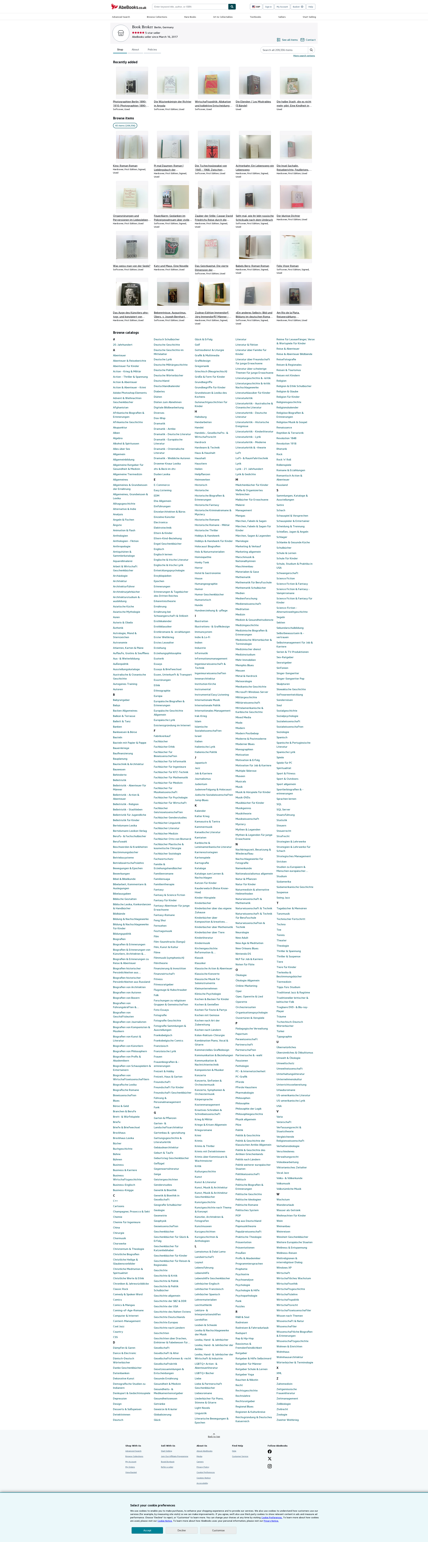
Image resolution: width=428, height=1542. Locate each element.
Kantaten (200, 837)
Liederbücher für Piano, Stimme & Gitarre (209, 1400)
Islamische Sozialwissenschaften (208, 728)
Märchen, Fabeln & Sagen (251, 521)
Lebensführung (204, 1267)
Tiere (280, 961)
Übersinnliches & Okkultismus (295, 1052)
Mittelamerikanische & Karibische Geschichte (249, 710)
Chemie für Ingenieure (126, 1222)
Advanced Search (121, 16)
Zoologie (282, 1414)
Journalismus (203, 778)
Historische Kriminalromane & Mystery (213, 512)
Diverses (159, 412)
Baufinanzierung (123, 753)
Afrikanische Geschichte (128, 422)
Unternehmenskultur (289, 1079)
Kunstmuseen (203, 1226)
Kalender (200, 810)
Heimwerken (202, 479)
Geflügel (159, 1163)
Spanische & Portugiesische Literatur (293, 744)
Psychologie (243, 1285)
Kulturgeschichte (205, 1171)
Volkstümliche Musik (289, 1188)
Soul (279, 705)
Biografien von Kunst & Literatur (127, 1038)
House (198, 578)
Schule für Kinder (287, 558)
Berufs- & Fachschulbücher (129, 836)
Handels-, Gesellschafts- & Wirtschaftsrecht (211, 434)
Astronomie (120, 642)
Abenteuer (119, 355)
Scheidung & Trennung (291, 526)
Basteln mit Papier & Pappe (129, 742)
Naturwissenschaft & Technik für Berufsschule (254, 915)
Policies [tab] (152, 49)
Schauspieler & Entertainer (293, 521)
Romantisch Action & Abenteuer (289, 477)
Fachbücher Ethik (164, 746)
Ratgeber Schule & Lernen (252, 1369)
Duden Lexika (162, 474)
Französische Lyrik (165, 1051)
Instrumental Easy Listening (212, 694)
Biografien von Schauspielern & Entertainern (132, 1068)
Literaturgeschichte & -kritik (253, 378)
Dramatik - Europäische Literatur (168, 441)
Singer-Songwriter (288, 673)
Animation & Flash (124, 530)
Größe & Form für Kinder (210, 376)
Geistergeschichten (166, 1179)
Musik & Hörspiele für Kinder (253, 792)
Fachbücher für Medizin (168, 782)
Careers (200, 1461)
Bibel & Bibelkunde (124, 879)
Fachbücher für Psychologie (171, 797)
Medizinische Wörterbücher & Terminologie (254, 641)
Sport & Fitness (286, 773)
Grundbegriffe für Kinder (210, 387)
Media (199, 1456)
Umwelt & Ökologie (288, 1057)
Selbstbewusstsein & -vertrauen (290, 635)
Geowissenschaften (166, 1226)
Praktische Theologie (248, 1236)
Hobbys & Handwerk (207, 535)
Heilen (198, 468)
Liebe (198, 1378)
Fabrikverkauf (162, 736)
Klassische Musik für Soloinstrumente (207, 981)
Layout (199, 1262)
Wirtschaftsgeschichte (291, 1289)
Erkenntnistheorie (165, 601)
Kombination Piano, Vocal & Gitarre (211, 1042)
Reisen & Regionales (289, 364)
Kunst (198, 1176)
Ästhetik (118, 627)
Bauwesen (119, 769)
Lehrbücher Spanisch (207, 1294)
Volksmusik (283, 1183)
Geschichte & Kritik (165, 1275)
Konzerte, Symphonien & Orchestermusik (210, 1092)
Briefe (117, 1122)
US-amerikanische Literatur (293, 1095)
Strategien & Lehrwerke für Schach (293, 848)
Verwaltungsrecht (288, 1156)
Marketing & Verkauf (248, 546)
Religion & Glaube (287, 391)
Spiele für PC (284, 762)
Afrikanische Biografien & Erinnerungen (128, 414)
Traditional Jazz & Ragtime (293, 992)
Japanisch (201, 762)
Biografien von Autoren (127, 992)
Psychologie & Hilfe (247, 1290)
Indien (198, 642)
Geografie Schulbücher (168, 1204)
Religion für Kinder (288, 396)
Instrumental (203, 689)
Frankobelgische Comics (168, 1040)
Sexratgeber (284, 662)
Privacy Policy (203, 1467)
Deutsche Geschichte (167, 344)
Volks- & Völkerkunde (289, 1178)
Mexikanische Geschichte (251, 686)
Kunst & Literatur (205, 1182)
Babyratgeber (121, 700)
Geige (157, 1174)
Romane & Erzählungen (291, 470)
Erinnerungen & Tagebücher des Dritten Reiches (171, 593)
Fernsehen (160, 925)
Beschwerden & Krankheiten (130, 846)
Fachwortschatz (163, 858)
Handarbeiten (203, 422)
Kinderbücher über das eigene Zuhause (213, 910)
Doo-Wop (159, 418)
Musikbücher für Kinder (250, 802)
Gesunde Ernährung (166, 1378)
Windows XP (284, 1267)
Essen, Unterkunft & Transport (173, 674)
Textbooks (255, 16)
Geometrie (160, 1215)
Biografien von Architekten (129, 987)
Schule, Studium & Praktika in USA (294, 565)
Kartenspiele (202, 857)
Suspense (282, 892)
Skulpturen (283, 684)
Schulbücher (284, 547)
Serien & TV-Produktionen (293, 651)
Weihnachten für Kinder (291, 1215)
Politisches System (247, 1210)
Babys (116, 705)
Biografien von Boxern (126, 997)
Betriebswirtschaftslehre (128, 862)
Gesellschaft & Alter (166, 1353)
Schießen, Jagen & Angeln (292, 531)
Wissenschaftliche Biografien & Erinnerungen (294, 1333)
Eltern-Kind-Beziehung (168, 538)
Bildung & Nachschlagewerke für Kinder (131, 926)
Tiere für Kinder (286, 967)
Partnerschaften (246, 1049)
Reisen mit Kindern (288, 375)
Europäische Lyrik (164, 720)
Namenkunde (244, 868)
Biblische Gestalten (125, 899)
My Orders (130, 1467)
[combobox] (190, 7)
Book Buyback (167, 1461)
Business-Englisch (124, 1184)
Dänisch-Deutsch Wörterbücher (123, 1360)
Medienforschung (246, 598)
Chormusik (119, 1238)
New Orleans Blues (247, 948)
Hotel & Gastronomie (208, 573)
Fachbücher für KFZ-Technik (171, 772)
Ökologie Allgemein (247, 980)
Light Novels (202, 1407)
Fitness (158, 979)
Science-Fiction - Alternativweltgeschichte (292, 609)
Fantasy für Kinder (165, 900)
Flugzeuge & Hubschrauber (170, 989)
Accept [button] (147, 1530)
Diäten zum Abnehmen (168, 402)
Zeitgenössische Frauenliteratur (287, 1391)
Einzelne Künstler (164, 517)
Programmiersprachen (249, 1263)
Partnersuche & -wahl (249, 1055)
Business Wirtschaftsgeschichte (127, 1177)
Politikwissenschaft (248, 1174)
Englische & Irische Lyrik (168, 565)
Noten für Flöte (245, 964)
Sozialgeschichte (287, 710)
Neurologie (242, 932)
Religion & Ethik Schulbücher (294, 386)
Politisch (241, 1179)
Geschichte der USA (166, 1306)
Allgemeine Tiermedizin (127, 474)
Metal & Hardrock (246, 676)
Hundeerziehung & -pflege (211, 610)
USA (279, 1106)
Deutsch (118, 1419)
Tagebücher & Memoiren (292, 908)
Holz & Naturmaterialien (210, 551)
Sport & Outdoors (287, 778)
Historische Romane (207, 519)
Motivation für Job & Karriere (253, 765)
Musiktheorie (243, 813)
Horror (199, 567)
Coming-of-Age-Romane (128, 1310)
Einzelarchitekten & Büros (169, 511)
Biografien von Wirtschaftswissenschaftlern (131, 1077)
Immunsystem (203, 631)
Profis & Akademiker (248, 1258)
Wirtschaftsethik (287, 1283)
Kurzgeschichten (205, 1231)
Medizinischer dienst (248, 649)
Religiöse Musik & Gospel (292, 422)
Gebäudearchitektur (166, 1147)
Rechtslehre (243, 1395)
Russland (282, 485)
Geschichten (161, 1333)
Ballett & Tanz (122, 721)
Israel (198, 736)
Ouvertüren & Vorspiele (250, 1017)
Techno (281, 924)
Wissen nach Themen (290, 1315)
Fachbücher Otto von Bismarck (172, 838)
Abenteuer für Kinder (126, 366)
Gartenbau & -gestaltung (169, 1132)
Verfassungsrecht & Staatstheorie (289, 1129)
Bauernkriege (121, 748)
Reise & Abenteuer (288, 348)
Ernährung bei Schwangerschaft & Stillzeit (171, 613)
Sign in (268, 6)
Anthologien (120, 535)
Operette (241, 1001)
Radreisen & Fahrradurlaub (252, 1327)
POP (238, 1215)
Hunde (199, 605)
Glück (157, 1419)
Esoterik (159, 658)
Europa (158, 696)
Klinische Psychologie (208, 993)
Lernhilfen (201, 1319)
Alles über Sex (121, 448)
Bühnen (117, 1159)
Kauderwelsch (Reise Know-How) (212, 890)
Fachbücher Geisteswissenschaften (168, 810)
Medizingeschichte (247, 625)
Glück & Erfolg (203, 339)
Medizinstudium (245, 654)
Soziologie (283, 732)
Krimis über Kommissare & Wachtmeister (211, 1158)
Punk (238, 1301)
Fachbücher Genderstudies (170, 817)
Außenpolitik (120, 663)
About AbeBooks (204, 1451)
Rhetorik (282, 448)
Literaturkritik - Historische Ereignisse (252, 424)
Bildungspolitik (122, 933)
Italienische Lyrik (205, 746)
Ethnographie (162, 690)
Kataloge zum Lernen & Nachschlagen (209, 875)
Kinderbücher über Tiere (210, 932)
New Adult (242, 937)
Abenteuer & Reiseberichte (129, 360)
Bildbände (119, 913)
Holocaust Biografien (207, 546)
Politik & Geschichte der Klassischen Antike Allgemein (253, 1142)
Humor (199, 589)
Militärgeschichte (246, 697)
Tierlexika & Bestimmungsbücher (289, 974)
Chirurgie (118, 1232)
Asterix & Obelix (123, 622)
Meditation (242, 609)
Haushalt (200, 458)
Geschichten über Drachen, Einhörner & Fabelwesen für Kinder (171, 1340)
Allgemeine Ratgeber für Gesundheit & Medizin (128, 466)
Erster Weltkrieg (164, 637)
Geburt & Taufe (163, 1152)
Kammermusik (203, 826)
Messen (240, 670)
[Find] (232, 7)
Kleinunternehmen (206, 988)
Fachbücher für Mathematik (171, 777)
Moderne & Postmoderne (251, 738)
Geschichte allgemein (167, 1295)
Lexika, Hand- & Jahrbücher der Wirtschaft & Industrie (214, 1356)
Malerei (240, 505)
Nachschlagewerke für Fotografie (249, 860)
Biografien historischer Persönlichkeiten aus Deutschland (127, 970)
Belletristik (119, 780)
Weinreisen (283, 1231)
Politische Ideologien (248, 1199)
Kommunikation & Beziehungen (214, 1055)
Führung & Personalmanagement (167, 1100)
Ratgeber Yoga (245, 1374)
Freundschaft (162, 1082)
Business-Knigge (123, 1190)
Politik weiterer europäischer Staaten (253, 1166)
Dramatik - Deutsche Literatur (172, 434)
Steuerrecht (284, 830)
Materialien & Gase (247, 571)
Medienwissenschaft (248, 603)
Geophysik (160, 1220)
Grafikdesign (202, 360)
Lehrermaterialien (206, 1299)
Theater (282, 940)
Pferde (240, 1082)
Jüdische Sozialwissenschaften (214, 794)
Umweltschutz (285, 1063)
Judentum (201, 784)
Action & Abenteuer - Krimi (129, 387)
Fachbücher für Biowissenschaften (165, 754)
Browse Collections (157, 16)
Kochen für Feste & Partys (211, 1009)
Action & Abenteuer (125, 382)
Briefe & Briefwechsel (126, 1127)
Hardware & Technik (207, 447)
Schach (281, 510)
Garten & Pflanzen (165, 1118)
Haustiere (201, 463)
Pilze (238, 1124)
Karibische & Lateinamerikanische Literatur (213, 844)
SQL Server (283, 809)
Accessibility (202, 1483)
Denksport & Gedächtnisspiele (131, 1393)
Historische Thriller (206, 530)
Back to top (214, 1436)
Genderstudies (163, 1184)
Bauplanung (120, 758)
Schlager (282, 537)
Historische (202, 490)
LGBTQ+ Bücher (204, 1373)
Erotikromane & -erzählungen (172, 631)
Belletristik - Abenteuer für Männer (129, 787)
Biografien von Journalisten (129, 1021)
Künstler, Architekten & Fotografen (209, 1218)
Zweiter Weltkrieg (288, 1419)
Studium (282, 876)
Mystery (241, 824)
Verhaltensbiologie (288, 1146)
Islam (198, 721)
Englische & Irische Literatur (171, 559)
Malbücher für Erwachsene (252, 499)
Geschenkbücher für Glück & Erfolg (171, 1238)
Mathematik (243, 577)
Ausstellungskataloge (126, 669)
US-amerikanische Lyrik (291, 1100)
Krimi (198, 1135)
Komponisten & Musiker (209, 1070)
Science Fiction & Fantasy (292, 583)
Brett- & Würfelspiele (126, 1116)
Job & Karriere (203, 773)
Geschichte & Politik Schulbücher (166, 1288)
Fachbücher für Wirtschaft (170, 802)
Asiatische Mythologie (126, 611)
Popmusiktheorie (246, 1226)
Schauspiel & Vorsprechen (292, 515)
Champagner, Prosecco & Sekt (131, 1211)
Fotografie (160, 1015)
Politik (239, 1130)
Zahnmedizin (284, 1383)
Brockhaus (119, 1132)
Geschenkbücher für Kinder (170, 1255)
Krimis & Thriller (205, 1146)
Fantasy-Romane (164, 915)
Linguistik (201, 1413)
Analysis (118, 514)
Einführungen (162, 506)
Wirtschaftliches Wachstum (294, 1278)
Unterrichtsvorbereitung (291, 1084)
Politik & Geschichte (248, 1135)
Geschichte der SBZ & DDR (170, 1301)
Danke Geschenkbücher (127, 1367)
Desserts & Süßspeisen (127, 1409)
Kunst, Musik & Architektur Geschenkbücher (211, 1194)
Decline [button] (182, 1530)
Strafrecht (283, 836)
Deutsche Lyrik (163, 359)
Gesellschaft (162, 1347)
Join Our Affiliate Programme (174, 1456)
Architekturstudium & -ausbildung (127, 599)
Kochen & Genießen (207, 1004)
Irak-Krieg (201, 716)
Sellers (282, 16)
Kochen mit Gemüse (207, 1015)
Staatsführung (286, 814)
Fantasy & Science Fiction (169, 895)
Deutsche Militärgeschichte (171, 364)
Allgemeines (120, 479)
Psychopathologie (246, 1295)
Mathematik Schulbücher (251, 587)
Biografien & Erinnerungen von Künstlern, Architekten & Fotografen (131, 952)
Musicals (241, 781)
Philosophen (243, 1098)
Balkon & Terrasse (124, 716)
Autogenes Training (125, 684)
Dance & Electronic (124, 1353)
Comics (117, 1299)
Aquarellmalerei (122, 561)
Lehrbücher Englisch (207, 1283)
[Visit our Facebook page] (270, 1452)
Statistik (282, 820)
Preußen (241, 1253)
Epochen (159, 581)
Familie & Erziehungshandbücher (168, 866)
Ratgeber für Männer (248, 1363)
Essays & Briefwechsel (167, 669)
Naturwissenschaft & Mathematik (249, 901)
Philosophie (242, 1103)
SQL (279, 804)
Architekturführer (124, 586)
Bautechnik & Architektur (128, 764)
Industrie (200, 647)
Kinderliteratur (204, 937)
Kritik (198, 1166)
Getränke (159, 1403)
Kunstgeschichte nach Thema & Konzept (213, 1209)
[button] (311, 50)
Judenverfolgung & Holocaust (213, 789)
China (116, 1227)
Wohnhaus (283, 1351)
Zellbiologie (284, 1403)
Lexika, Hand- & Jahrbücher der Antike (214, 1347)
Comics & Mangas (124, 1305)
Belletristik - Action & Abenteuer (126, 796)
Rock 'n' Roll (284, 459)
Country (118, 1331)
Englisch (159, 549)
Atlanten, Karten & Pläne (128, 647)
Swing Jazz (283, 897)
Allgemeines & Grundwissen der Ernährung (130, 487)
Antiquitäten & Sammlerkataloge (124, 553)
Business (118, 1164)
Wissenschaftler (287, 1326)
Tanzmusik (283, 913)
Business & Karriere (125, 1170)
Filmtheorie (161, 963)
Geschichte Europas (166, 1322)
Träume (281, 1016)
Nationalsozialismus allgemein (254, 873)
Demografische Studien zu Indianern (129, 1385)
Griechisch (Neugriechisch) (211, 371)
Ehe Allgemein (162, 501)
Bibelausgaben (122, 893)
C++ (115, 1200)
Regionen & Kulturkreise (250, 1411)
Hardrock (200, 442)
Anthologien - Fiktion (126, 541)
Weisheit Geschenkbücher (292, 1236)
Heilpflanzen (202, 474)
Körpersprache (204, 1099)
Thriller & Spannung (289, 951)
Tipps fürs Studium (288, 987)
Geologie (159, 1210)
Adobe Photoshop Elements (130, 392)
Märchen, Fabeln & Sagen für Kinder (253, 528)
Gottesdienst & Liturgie (209, 350)
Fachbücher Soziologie (167, 853)
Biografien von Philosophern (130, 1051)
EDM (156, 495)
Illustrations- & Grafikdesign (212, 626)
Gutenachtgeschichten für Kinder (211, 404)
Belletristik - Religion (126, 804)
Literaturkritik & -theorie (251, 447)
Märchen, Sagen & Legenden (253, 535)
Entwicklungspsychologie (169, 570)
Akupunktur (120, 427)
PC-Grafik (241, 1076)
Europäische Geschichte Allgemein (168, 712)
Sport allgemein (286, 784)
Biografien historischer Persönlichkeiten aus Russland (131, 979)
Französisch (161, 1045)
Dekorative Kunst (123, 1378)
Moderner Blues (245, 744)
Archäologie (120, 575)
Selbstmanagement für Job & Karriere (295, 644)
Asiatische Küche (123, 606)
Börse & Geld (121, 1106)
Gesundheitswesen (165, 1398)
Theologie (283, 945)
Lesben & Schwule (206, 1325)
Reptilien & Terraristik (290, 432)
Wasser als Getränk (288, 1210)
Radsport (241, 1333)
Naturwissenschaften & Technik (250, 925)
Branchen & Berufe (124, 1111)
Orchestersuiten (246, 1007)
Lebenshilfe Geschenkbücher (212, 1278)
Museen (240, 776)
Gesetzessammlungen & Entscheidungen (169, 1371)
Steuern (281, 825)
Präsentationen (245, 1247)
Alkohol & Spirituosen (126, 443)
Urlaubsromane (286, 1090)
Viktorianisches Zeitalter (292, 1167)
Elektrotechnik (163, 527)
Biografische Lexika (125, 1084)
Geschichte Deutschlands (169, 1317)
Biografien (119, 939)
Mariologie (242, 541)
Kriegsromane (203, 1130)
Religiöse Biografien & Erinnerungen (290, 414)
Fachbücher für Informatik (170, 761)
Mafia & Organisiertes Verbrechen (249, 492)
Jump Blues (201, 800)
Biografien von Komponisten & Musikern (131, 1029)
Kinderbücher (203, 903)
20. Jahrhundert (122, 344)
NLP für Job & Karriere (249, 959)
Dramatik (159, 423)
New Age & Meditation (249, 943)
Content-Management (127, 1321)
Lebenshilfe (202, 1273)
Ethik (157, 685)
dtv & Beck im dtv (165, 468)
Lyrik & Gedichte (246, 474)
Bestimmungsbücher (125, 852)
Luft (238, 452)
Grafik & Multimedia (207, 355)
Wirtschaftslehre (287, 1294)
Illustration (201, 621)
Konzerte (200, 1075)
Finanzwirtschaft (164, 973)
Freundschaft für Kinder (169, 1087)
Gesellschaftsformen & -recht (172, 1358)
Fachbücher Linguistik (167, 822)
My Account (282, 6)
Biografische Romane (126, 1090)
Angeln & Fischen (123, 519)
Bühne (117, 1154)
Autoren (118, 689)
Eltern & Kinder (163, 533)
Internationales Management (213, 710)
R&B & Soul (242, 1317)
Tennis (281, 935)
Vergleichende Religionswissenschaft (290, 1138)
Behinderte (120, 774)
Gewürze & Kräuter (165, 1409)
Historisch (201, 485)
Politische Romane (247, 1204)
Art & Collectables (223, 16)
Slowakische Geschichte (291, 689)
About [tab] (135, 49)
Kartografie (202, 862)
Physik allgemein (246, 1119)
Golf (197, 344)
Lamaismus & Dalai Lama (210, 1251)
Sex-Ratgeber (285, 657)
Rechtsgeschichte (247, 1390)
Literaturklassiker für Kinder (253, 392)
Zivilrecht (282, 1409)
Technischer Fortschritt (291, 919)
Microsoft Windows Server (252, 692)
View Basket (131, 1472)
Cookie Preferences (206, 1472)
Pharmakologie (245, 1092)
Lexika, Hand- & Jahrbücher (211, 1339)
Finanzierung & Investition (170, 968)
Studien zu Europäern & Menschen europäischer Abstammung (291, 869)
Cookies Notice (204, 1478)
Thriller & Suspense (288, 956)
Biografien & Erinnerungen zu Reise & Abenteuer (131, 961)
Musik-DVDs (243, 797)
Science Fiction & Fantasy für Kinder (294, 600)
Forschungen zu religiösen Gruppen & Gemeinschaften (171, 1002)
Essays (158, 663)
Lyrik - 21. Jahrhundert (249, 468)
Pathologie (242, 1066)
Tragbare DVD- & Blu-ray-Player (292, 1009)
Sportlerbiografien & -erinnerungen (290, 791)
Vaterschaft (284, 1122)
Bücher (117, 1143)
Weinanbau (283, 1226)
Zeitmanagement (287, 1398)
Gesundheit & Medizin (167, 1383)
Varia (280, 1116)
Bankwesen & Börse (125, 732)
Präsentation (243, 1242)
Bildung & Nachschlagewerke (131, 919)
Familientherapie (164, 884)
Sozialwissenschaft (288, 721)
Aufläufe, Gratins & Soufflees (131, 653)
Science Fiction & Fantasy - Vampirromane (293, 591)
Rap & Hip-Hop (245, 1338)
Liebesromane (203, 1393)
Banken (117, 726)
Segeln (281, 617)
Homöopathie (203, 557)
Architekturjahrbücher (126, 591)
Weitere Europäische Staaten (294, 1242)
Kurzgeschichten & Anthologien (206, 1238)
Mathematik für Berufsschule (254, 582)
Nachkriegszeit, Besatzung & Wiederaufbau (253, 851)
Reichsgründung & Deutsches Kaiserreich (254, 1419)
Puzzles (240, 1306)
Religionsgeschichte (289, 402)
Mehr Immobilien (246, 659)
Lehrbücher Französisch (209, 1289)
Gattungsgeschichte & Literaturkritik (168, 1140)
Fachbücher (161, 741)
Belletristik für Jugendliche (129, 814)
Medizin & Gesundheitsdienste (254, 619)
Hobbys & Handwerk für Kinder (214, 541)
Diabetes (159, 391)
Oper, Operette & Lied (249, 996)
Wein (280, 1220)
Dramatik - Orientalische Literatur (169, 450)
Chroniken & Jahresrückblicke (131, 1283)
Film (156, 936)
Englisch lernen (163, 554)
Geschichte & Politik (166, 1281)
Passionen (242, 1060)
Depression (120, 1398)
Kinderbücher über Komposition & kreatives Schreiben (210, 920)
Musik (239, 786)
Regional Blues (244, 1406)
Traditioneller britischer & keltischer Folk (292, 999)
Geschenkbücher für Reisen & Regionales (172, 1263)
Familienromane (163, 873)
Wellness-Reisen (287, 1253)
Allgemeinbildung (123, 459)
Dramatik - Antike (165, 428)
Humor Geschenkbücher (209, 594)
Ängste (117, 525)
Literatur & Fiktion (247, 344)
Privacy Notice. (271, 1520)
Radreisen (242, 1322)
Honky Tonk (202, 562)
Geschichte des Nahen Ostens (172, 1311)
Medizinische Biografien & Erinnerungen (251, 632)
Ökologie (241, 975)
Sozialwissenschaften (290, 726)
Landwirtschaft (204, 1257)
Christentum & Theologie (128, 1248)
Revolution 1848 (286, 438)
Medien (240, 593)
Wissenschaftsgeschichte (292, 1341)
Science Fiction (286, 578)
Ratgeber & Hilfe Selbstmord (253, 1358)
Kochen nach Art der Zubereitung (207, 1022)
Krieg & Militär (203, 1119)
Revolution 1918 (286, 443)
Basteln (117, 737)
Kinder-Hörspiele (205, 897)
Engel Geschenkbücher (168, 543)
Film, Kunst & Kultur (166, 947)
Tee (279, 929)
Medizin (240, 614)
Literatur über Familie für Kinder (251, 352)
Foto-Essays (161, 1009)
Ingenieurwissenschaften (210, 673)
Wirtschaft (283, 1273)
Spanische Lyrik (286, 752)
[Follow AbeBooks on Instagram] (270, 1466)
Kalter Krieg (202, 816)
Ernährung (160, 606)
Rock (279, 454)
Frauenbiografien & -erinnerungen (166, 1064)
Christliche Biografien (126, 1254)
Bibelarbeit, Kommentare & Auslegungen (129, 886)
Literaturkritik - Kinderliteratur (254, 431)
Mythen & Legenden (248, 829)
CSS (115, 1337)
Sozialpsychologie (287, 716)
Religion (281, 380)
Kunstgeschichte (205, 1202)
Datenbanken (121, 1373)
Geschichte (161, 1270)
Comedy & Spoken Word (128, 1294)
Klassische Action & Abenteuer (213, 968)
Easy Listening (163, 490)
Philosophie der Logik (248, 1108)
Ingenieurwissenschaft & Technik (210, 665)
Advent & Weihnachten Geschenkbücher (127, 400)
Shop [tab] (120, 49)
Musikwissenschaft (247, 818)
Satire (280, 505)
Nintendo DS (243, 953)
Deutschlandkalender (167, 386)
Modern (240, 728)
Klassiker (200, 963)
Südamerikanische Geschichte (295, 887)
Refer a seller (167, 1467)
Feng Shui (160, 920)
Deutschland (161, 380)
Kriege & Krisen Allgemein (211, 1124)
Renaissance (284, 427)
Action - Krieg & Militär (127, 371)
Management (244, 510)
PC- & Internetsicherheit (250, 1071)
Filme (157, 952)
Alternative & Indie (124, 509)
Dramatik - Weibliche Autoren (172, 458)
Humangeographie (206, 583)
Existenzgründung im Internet (172, 725)
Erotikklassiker (163, 626)
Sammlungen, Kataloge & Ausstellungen (292, 497)
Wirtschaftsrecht (287, 1305)
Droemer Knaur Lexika (167, 463)
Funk (156, 1107)
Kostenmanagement (207, 1104)
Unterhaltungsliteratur (291, 1074)
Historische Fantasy (207, 505)
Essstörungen (162, 680)
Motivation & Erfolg (248, 760)
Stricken (282, 861)
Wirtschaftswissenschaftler (294, 1310)
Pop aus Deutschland (248, 1220)
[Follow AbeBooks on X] (270, 1459)
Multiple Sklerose (246, 770)
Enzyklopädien (162, 575)
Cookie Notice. (164, 1520)
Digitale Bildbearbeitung (169, 407)
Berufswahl (120, 841)
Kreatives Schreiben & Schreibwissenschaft (208, 1112)
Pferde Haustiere (246, 1087)
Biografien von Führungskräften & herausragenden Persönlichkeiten (124, 1005)
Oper (239, 991)
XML (279, 1373)
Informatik (201, 653)
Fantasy (159, 889)
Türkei (280, 1031)
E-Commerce (162, 485)
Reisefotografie (286, 359)
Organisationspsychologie (252, 1012)
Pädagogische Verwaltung (252, 1028)
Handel (199, 427)
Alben (116, 432)
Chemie (117, 1216)
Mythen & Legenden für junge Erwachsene (254, 836)
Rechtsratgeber (245, 1401)
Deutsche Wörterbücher (168, 375)
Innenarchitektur (205, 678)
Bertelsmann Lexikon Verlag (130, 830)
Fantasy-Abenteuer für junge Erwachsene (172, 907)
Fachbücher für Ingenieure (170, 766)
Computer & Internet (126, 1315)
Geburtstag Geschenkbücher (171, 1158)
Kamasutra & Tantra (207, 821)
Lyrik (238, 463)
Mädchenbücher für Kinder (252, 485)
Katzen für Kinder (206, 883)
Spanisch (282, 737)
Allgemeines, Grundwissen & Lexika (130, 496)
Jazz (197, 768)
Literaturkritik (244, 398)
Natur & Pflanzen (246, 879)
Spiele (280, 757)
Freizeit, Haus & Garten (168, 1076)
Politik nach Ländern (248, 1159)
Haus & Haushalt (205, 452)
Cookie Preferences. (271, 1517)
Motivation (242, 754)
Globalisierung (162, 1414)
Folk (156, 995)
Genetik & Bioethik (165, 1190)
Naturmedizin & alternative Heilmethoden (252, 891)
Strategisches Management (294, 856)
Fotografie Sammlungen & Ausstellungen (170, 1027)
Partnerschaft (244, 1044)
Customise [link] (218, 1530)
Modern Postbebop (247, 733)
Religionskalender (287, 407)
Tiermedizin (284, 981)
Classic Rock (120, 1289)
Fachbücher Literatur (166, 828)
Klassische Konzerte (207, 973)
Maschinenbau (244, 566)
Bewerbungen (121, 873)
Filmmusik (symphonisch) (169, 957)
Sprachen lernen (286, 798)
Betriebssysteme (123, 857)
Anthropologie (121, 546)
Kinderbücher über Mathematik (214, 927)
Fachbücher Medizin (166, 833)
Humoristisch (203, 599)
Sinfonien (282, 667)
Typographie (284, 1036)
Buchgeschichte (122, 1148)
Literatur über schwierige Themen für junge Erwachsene (254, 370)
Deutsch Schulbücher (167, 339)
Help (310, 6)
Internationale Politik (207, 705)
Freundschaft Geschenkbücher (172, 1092)
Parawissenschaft (247, 1039)
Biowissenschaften (124, 1095)
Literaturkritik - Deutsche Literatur (251, 414)
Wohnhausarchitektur (290, 1357)
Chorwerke (119, 1243)
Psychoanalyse (244, 1279)
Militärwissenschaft (248, 702)
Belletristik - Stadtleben (127, 809)
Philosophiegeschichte (249, 1114)
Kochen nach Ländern (208, 1029)
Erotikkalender (163, 621)
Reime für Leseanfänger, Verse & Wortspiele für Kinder (296, 341)
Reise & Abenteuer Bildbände (294, 354)
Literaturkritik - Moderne (251, 442)
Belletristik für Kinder (126, 820)
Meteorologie (244, 681)
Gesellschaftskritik (165, 1363)
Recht (239, 1385)
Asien (116, 617)
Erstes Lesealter (164, 642)
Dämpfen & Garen (124, 1347)
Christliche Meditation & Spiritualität (128, 1271)
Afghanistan (120, 407)
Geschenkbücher (164, 1231)
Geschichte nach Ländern (169, 1327)
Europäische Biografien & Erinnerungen (169, 703)
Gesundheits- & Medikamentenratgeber (168, 1391)
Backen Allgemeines (125, 710)
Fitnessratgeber (164, 984)
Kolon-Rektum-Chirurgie (210, 1035)
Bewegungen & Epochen (128, 868)
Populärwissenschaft (248, 1231)
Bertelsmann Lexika (125, 825)
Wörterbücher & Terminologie (295, 1362)
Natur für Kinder (246, 884)
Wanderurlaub (285, 1204)
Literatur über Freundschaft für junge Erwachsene (253, 361)
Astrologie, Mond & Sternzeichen (125, 635)
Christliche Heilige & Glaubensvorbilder (125, 1261)
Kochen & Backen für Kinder (212, 999)
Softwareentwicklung (290, 694)
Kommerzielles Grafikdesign (212, 1049)
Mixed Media (243, 717)
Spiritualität (284, 768)
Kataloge (200, 868)
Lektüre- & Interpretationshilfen (208, 1312)
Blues (116, 1100)
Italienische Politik (206, 752)
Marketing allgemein (248, 551)
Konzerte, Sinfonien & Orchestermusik (208, 1082)
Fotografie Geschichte (167, 1020)
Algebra (118, 438)
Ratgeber (241, 1353)
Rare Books (190, 16)
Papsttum (242, 1033)
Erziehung (160, 647)
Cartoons (118, 1206)
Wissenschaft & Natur (290, 1321)
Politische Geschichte (249, 1194)
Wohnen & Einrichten (289, 1346)
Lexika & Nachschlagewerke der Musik (212, 1332)
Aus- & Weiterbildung (126, 658)
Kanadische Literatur (208, 832)
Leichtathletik (203, 1305)
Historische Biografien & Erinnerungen (210, 497)
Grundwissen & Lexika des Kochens (211, 394)
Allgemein (119, 454)
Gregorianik (202, 366)
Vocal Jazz (283, 1172)
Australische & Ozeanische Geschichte (129, 676)
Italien (198, 741)
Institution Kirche (205, 684)
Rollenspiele (284, 464)
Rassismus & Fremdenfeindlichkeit (249, 1345)
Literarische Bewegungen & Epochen (212, 1420)
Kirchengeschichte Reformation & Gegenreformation (206, 950)
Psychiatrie (242, 1274)
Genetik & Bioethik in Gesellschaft (166, 1197)
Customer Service (240, 1456)
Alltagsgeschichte (124, 503)
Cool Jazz (118, 1326)
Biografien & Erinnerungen (129, 944)
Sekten (281, 622)
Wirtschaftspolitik (288, 1299)
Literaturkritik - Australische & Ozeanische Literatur (254, 405)
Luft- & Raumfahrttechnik (252, 458)
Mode (239, 722)
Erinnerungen (162, 586)
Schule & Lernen (286, 553)
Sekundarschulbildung (290, 627)
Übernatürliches (286, 1047)
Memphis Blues (245, 665)
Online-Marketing (246, 985)
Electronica (161, 522)
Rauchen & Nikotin (247, 1379)
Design (117, 1403)
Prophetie (241, 1269)
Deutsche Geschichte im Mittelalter (169, 352)
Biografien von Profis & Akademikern (127, 1058)
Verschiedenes (285, 1151)
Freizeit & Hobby (164, 1071)
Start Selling (309, 16)
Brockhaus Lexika (123, 1138)
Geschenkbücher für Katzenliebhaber (166, 1248)
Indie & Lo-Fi (202, 637)
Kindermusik (202, 943)
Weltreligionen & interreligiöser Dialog (289, 1260)
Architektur (120, 581)
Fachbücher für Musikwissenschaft (165, 790)
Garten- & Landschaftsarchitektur (168, 1125)
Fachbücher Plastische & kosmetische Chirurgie (169, 846)
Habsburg (201, 416)
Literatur (241, 339)
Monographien (244, 749)
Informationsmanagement (211, 658)
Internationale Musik (207, 700)
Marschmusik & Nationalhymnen (246, 559)
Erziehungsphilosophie (167, 653)
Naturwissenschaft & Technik (254, 908)
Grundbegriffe (203, 382)
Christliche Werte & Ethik (128, 1278)
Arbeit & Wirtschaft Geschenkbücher (125, 568)
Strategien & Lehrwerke (291, 841)
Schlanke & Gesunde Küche (293, 542)
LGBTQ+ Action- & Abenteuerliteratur (206, 1365)
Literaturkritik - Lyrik (248, 436)
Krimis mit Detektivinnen (210, 1151)
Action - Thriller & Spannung (130, 376)
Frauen (158, 1056)
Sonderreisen (285, 700)
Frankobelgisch (163, 1035)
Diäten (158, 396)
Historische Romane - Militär (212, 525)
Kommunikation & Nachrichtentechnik (207, 1062)
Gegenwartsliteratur (166, 1168)
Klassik (199, 957)
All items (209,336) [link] (125, 125)
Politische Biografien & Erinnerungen (249, 1186)
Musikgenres (243, 808)
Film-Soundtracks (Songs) (169, 941)
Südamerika (284, 881)
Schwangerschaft (287, 573)
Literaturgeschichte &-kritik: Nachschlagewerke (253, 385)
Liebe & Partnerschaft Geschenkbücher (208, 1385)
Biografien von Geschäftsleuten (123, 1014)
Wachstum (283, 1199)
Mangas (240, 515)
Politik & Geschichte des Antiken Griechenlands (250, 1152)
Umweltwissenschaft (290, 1068)
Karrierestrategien (206, 852)
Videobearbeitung (288, 1162)
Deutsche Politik (164, 370)
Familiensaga (162, 879)
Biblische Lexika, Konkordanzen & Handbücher (132, 906)
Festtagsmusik (163, 931)
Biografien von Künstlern (128, 1045)
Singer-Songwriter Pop (290, 678)
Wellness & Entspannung (292, 1247)
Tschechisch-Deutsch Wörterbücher (290, 1023)
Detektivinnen (121, 1414)
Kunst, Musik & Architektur (211, 1187)
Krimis (198, 1140)
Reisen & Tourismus (289, 370)
